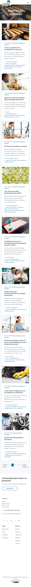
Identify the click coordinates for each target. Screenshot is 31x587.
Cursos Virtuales (10, 158)
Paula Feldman (7, 456)
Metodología (5, 538)
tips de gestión (18, 67)
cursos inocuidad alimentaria (12, 259)
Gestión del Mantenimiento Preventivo (13, 438)
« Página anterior (5, 466)
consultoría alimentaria (11, 113)
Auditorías (17, 538)
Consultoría (18, 532)
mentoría (17, 117)
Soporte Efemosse (15, 581)
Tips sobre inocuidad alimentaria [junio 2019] (12, 192)
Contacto (17, 543)
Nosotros (17, 529)
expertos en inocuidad (11, 63)
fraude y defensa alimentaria (11, 209)
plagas (5, 212)
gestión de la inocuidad (9, 65)
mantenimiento (18, 455)
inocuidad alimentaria (9, 67)
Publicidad (17, 540)
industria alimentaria (20, 65)
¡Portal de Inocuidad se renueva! (15, 146)
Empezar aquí (5, 529)
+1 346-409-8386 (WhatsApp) (12, 510)
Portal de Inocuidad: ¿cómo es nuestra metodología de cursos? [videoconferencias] (15, 342)
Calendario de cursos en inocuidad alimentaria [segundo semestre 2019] (15, 243)
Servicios (8, 112)
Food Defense (20, 207)
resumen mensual (12, 212)
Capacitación (18, 535)
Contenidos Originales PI (11, 62)
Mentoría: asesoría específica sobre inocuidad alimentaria (14, 99)
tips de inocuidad (8, 68)
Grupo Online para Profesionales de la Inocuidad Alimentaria (14, 293)
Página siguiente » (25, 466)
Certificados (5, 535)
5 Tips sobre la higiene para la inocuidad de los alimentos (14, 392)
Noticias (16, 158)
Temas (3, 532)
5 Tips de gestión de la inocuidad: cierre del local (13, 49)
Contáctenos (9, 488)
